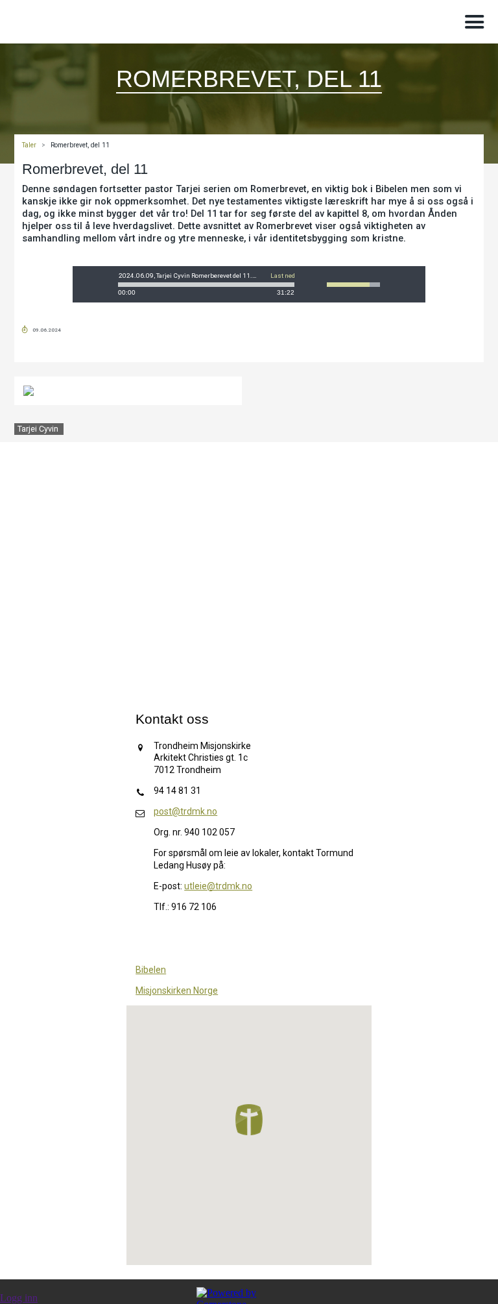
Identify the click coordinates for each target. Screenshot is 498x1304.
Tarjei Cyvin (38, 429)
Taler (29, 145)
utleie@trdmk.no (218, 886)
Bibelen (151, 970)
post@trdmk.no (185, 811)
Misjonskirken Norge (177, 990)
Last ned (282, 276)
